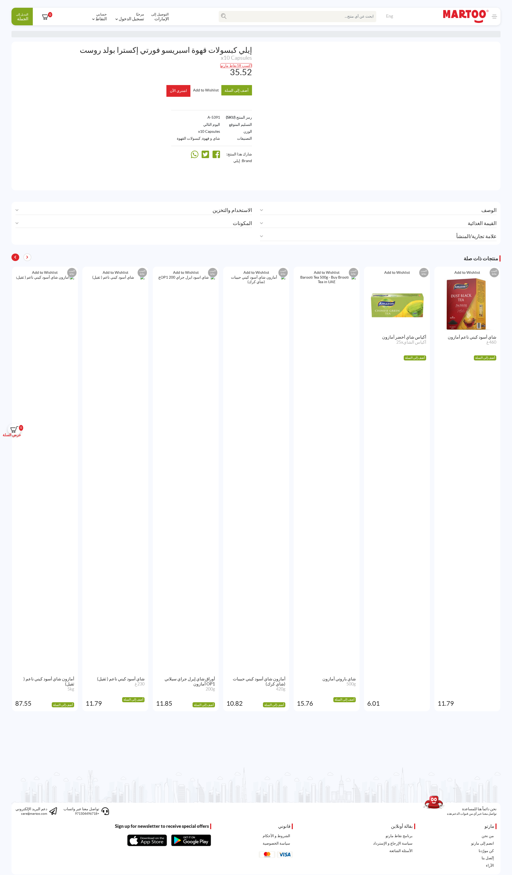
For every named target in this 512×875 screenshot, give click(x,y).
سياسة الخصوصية (276, 843)
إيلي (236, 161)
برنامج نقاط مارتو (399, 836)
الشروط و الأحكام (276, 836)
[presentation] (15, 257)
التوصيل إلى (160, 16)
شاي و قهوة (211, 138)
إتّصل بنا (488, 858)
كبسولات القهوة (189, 138)
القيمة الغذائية (482, 223)
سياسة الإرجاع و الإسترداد (393, 843)
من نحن (488, 836)
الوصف (489, 210)
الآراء (490, 865)
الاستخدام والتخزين (232, 210)
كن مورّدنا (486, 851)
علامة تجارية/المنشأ (476, 236)
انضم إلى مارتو (482, 843)
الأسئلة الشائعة (401, 851)
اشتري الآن (178, 91)
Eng (389, 16)
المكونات (242, 223)
